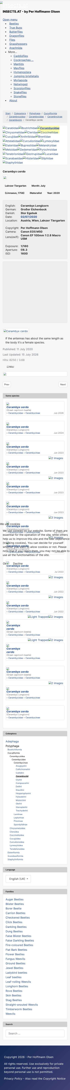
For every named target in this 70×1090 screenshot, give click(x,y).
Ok (4, 563)
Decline (18, 563)
